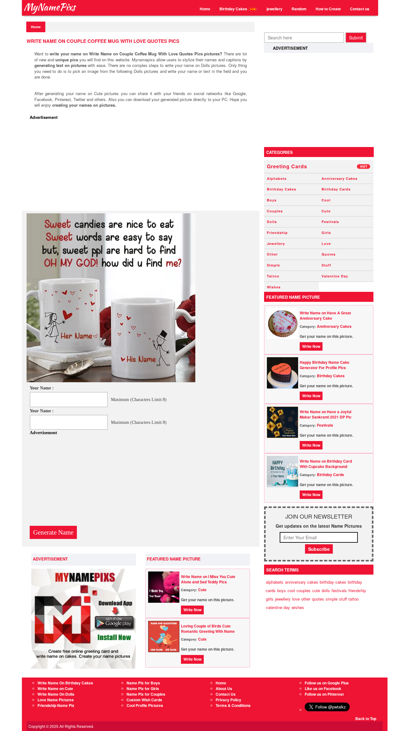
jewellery (274, 9)
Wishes (274, 287)
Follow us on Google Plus (327, 683)
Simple (273, 265)
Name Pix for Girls (143, 688)
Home (205, 9)
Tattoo (273, 276)
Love (326, 243)
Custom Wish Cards (144, 700)
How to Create (328, 9)
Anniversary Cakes (340, 178)
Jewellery (276, 243)
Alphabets (277, 178)
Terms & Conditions (233, 705)
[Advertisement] (142, 167)
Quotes (329, 254)
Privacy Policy (228, 700)
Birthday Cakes (233, 9)
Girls (326, 232)
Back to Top (365, 718)
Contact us (359, 9)
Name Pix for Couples (146, 694)
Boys (272, 200)
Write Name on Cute (55, 688)
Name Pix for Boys (143, 683)
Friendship (277, 232)
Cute (202, 589)
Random (299, 9)
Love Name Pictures (56, 700)
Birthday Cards (336, 189)
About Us (224, 688)
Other (272, 254)
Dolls (272, 221)
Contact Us (226, 694)
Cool (326, 200)
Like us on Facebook (323, 688)
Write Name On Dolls (56, 694)
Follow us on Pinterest (324, 694)
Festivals (330, 221)
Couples (275, 211)
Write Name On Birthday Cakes (65, 683)
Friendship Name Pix (56, 705)
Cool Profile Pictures (145, 705)
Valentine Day (335, 276)
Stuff (326, 265)
